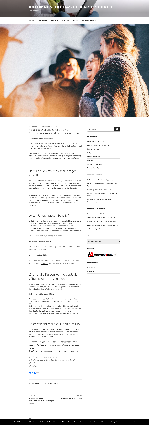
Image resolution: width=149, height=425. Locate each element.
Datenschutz (91, 271)
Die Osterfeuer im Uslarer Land (110, 214)
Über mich (54, 20)
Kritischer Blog (92, 153)
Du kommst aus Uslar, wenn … (108, 217)
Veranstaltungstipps (93, 168)
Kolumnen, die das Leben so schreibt (73, 7)
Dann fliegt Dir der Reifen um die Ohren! (100, 190)
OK (117, 422)
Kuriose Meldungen (93, 156)
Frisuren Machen (92, 214)
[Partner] (102, 256)
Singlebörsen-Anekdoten (95, 164)
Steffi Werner (51, 127)
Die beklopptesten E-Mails (95, 141)
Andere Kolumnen (88, 20)
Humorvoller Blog (39, 383)
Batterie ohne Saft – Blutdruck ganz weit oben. (102, 180)
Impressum (91, 268)
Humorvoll (65, 20)
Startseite (31, 20)
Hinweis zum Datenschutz (127, 422)
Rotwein (44, 263)
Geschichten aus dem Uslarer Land (98, 145)
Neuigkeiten (43, 20)
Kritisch (75, 20)
